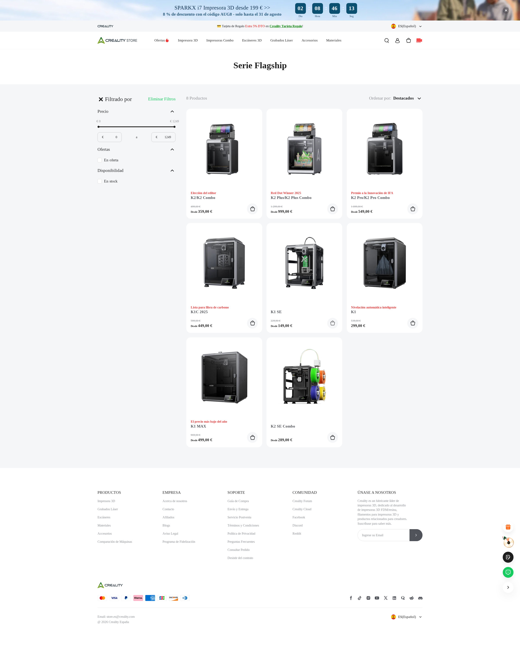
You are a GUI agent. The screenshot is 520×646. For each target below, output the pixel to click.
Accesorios (310, 40)
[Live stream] (419, 40)
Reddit (296, 533)
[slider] (99, 127)
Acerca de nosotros (174, 501)
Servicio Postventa (239, 517)
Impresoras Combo (220, 40)
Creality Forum (302, 501)
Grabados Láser (281, 40)
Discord (297, 525)
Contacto (168, 509)
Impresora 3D (188, 40)
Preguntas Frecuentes (241, 541)
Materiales (333, 40)
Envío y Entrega (238, 509)
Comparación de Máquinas (115, 541)
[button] (406, 26)
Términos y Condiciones (243, 525)
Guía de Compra (238, 501)
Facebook (298, 517)
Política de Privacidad (241, 533)
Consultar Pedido (239, 550)
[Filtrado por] (101, 99)
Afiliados (168, 517)
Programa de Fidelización (178, 541)
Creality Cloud (301, 509)
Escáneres (104, 517)
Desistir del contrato (240, 558)
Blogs (166, 525)
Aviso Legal (170, 533)
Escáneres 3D (252, 40)
